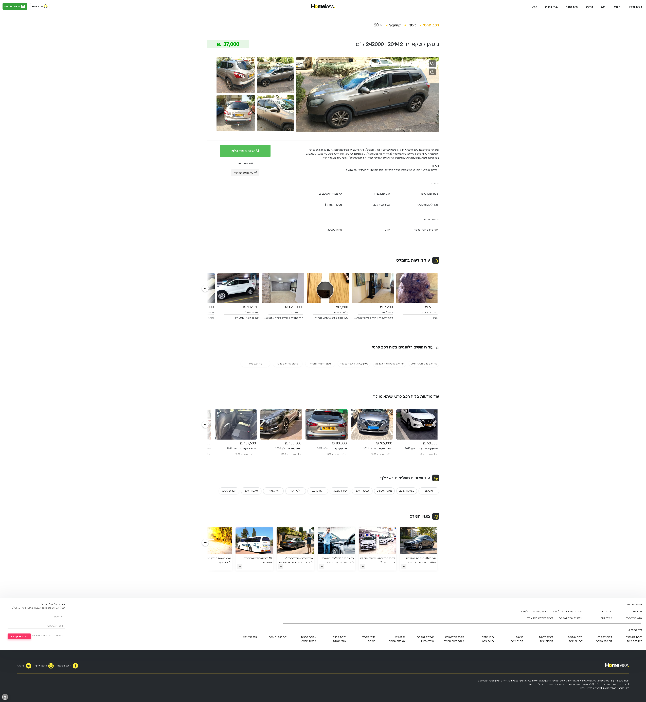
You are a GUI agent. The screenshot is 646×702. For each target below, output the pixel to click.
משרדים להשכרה (454, 637)
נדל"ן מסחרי (368, 637)
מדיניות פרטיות (594, 688)
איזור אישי (37, 6)
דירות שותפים (575, 637)
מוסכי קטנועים (384, 490)
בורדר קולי (606, 618)
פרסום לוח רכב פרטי (287, 363)
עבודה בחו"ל (428, 641)
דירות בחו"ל (339, 637)
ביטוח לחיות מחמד (454, 641)
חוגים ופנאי (488, 641)
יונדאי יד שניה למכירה (571, 618)
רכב (603, 6)
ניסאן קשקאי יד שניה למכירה (354, 363)
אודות (582, 688)
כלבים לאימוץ (249, 637)
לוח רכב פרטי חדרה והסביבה (389, 363)
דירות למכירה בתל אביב (540, 618)
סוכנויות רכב (251, 490)
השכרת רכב (362, 490)
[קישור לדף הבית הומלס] (323, 6)
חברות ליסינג (229, 490)
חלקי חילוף (295, 490)
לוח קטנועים (546, 641)
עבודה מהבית (308, 637)
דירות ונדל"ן (635, 6)
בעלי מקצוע (551, 6)
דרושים (589, 6)
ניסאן (411, 25)
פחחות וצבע (340, 490)
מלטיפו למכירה (634, 618)
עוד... (534, 6)
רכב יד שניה (605, 611)
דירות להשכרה (634, 637)
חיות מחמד (572, 6)
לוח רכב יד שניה (277, 637)
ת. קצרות (400, 637)
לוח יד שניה (517, 641)
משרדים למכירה (426, 637)
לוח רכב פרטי (255, 363)
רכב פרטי (431, 25)
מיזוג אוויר (273, 490)
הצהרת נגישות (609, 688)
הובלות (371, 641)
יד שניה (617, 6)
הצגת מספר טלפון (243, 151)
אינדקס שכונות (397, 641)
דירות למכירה (605, 637)
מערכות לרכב (406, 490)
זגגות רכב (318, 490)
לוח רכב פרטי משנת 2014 (424, 363)
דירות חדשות (546, 637)
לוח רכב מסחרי (604, 641)
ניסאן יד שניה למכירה (320, 363)
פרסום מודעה (12, 6)
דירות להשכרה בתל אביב (534, 611)
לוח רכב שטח (634, 641)
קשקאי (395, 25)
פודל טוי (637, 611)
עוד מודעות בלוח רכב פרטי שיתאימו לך (406, 396)
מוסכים (429, 490)
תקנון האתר (623, 688)
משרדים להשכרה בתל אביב (567, 611)
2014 (378, 25)
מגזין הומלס (420, 516)
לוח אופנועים (576, 641)
